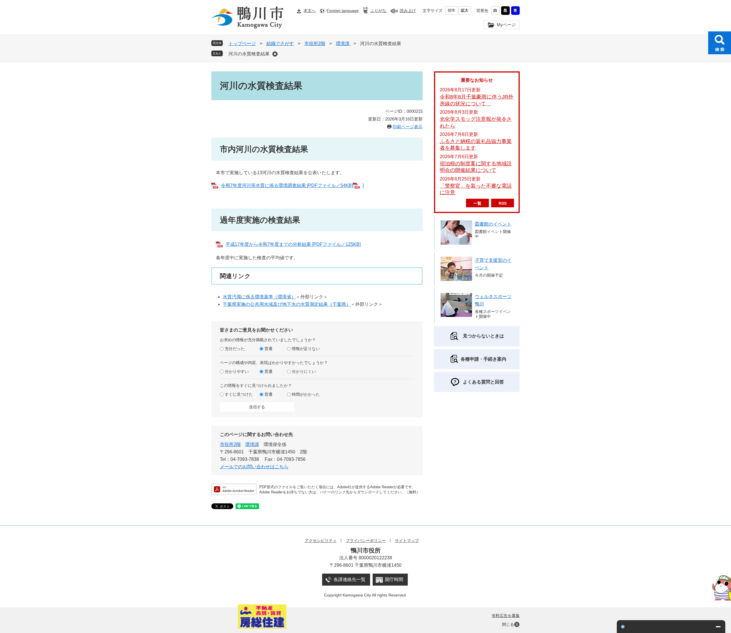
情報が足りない (306, 348)
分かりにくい (304, 371)
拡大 (464, 10)
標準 (451, 10)
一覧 (477, 203)
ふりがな (378, 10)
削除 (275, 54)
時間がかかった (306, 394)
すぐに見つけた (239, 394)
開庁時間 (394, 579)
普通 (268, 348)
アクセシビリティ (321, 540)
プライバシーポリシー (366, 540)
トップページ (242, 43)
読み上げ (408, 10)
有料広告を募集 (506, 615)
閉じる (508, 624)
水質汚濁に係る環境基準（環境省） (259, 296)
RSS (503, 203)
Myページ (506, 24)
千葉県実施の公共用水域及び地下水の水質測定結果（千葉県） (287, 304)
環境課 (343, 43)
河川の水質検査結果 (249, 53)
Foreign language (343, 10)
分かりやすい (237, 371)
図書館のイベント (493, 224)
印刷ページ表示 (408, 126)
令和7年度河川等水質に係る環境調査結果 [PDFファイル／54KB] (287, 185)
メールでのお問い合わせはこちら (254, 466)
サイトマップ (407, 540)
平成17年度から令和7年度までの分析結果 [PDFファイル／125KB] (293, 244)
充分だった (235, 348)
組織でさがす (280, 43)
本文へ (310, 10)
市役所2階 (314, 43)
